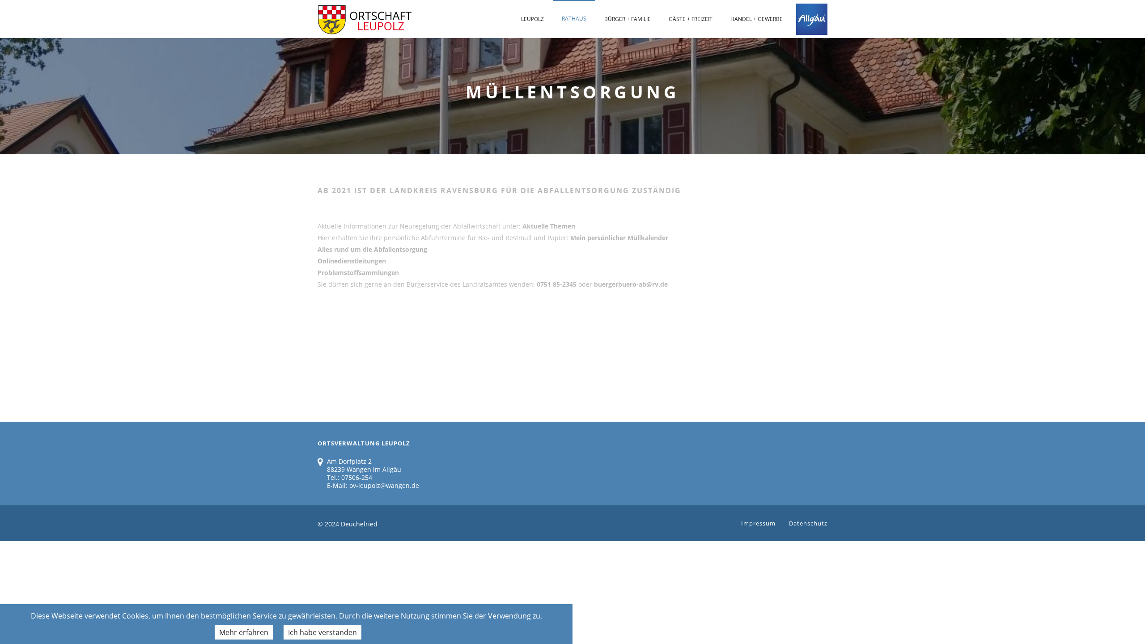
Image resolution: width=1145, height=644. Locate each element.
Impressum (758, 523)
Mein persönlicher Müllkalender (619, 237)
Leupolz (532, 19)
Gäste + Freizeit (690, 19)
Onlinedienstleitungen (352, 261)
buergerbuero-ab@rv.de (631, 284)
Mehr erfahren (243, 632)
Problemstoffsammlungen (358, 272)
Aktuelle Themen (548, 226)
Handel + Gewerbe (756, 19)
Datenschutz (808, 523)
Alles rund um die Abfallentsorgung (372, 249)
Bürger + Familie (627, 19)
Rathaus (574, 18)
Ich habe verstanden (322, 632)
